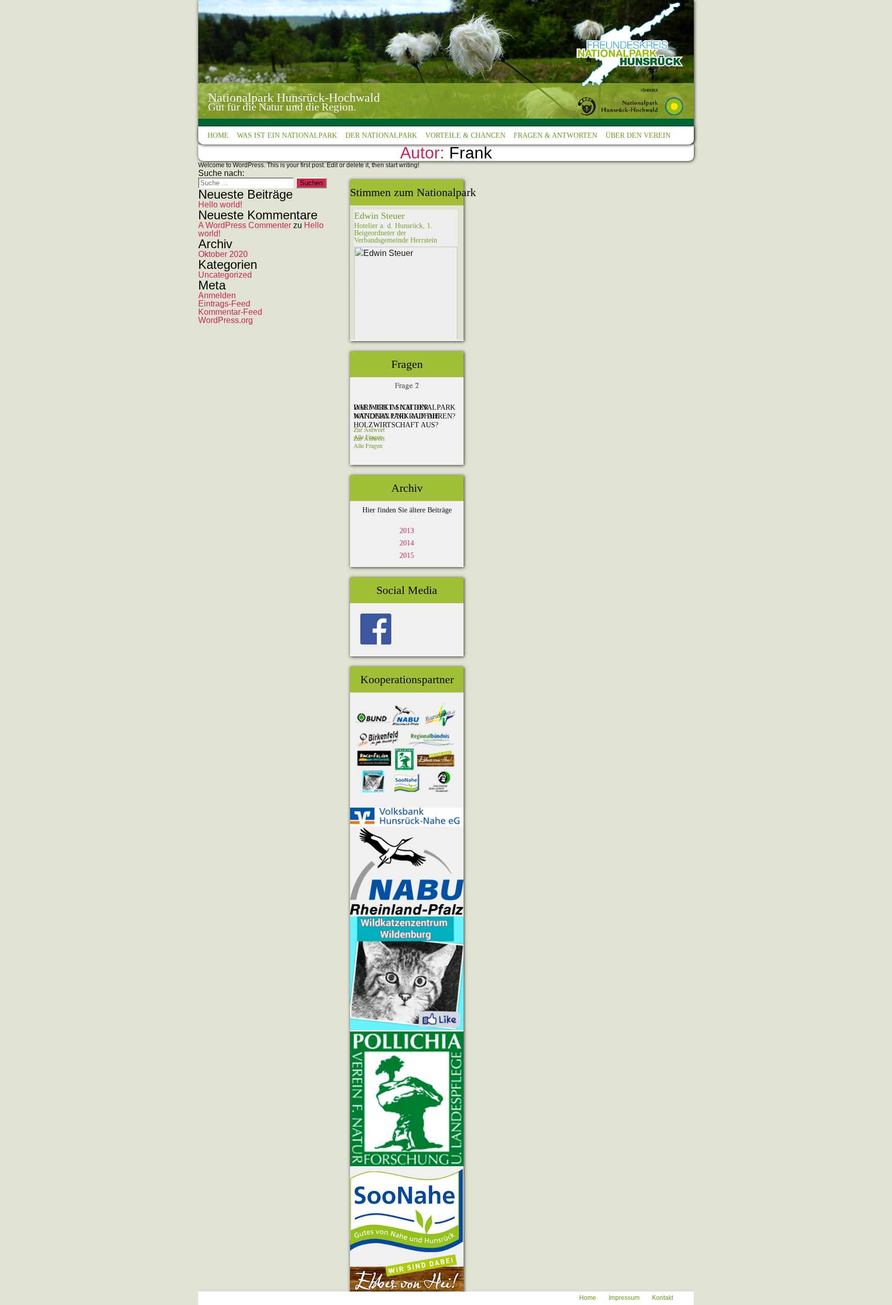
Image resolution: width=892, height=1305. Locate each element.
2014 (407, 543)
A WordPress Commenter (244, 225)
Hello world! (220, 204)
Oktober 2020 (223, 254)
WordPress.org (225, 320)
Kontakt (662, 1297)
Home (587, 1297)
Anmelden (217, 295)
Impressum (624, 1297)
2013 (407, 531)
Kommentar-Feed (230, 312)
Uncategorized (225, 274)
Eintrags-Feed (224, 303)
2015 (407, 555)
